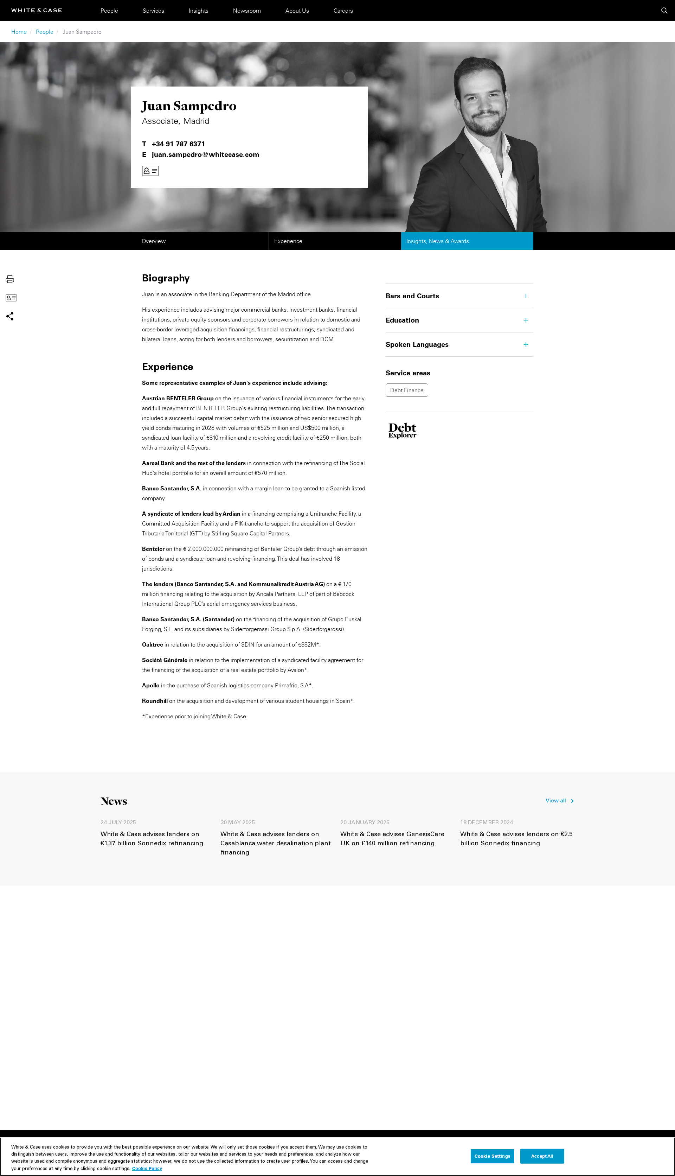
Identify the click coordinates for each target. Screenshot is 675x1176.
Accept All (542, 1156)
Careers (343, 10)
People (109, 10)
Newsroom (247, 10)
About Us (297, 10)
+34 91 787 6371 (178, 144)
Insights (198, 10)
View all (556, 801)
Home (19, 31)
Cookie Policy (147, 1168)
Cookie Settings (492, 1156)
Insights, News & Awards (437, 240)
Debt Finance (407, 390)
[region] (337, 1156)
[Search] (664, 10)
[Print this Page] (10, 278)
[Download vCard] (150, 171)
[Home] (36, 10)
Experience (288, 240)
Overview (154, 240)
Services (153, 10)
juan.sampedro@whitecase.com (205, 154)
